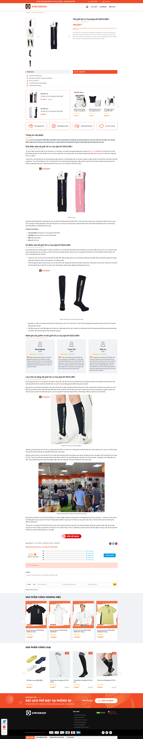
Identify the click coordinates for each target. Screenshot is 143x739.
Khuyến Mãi (103, 6)
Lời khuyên (70, 737)
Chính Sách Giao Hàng (80, 722)
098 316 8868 (94, 1)
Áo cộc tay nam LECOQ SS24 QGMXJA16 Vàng (58, 631)
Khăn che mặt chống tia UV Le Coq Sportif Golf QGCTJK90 (80, 110)
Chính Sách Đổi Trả (79, 717)
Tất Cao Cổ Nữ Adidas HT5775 (59, 680)
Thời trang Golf (35, 12)
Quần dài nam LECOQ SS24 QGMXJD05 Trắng (105, 631)
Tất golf (28, 140)
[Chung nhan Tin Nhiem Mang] (113, 712)
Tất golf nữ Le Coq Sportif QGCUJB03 (52, 111)
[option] (53, 35)
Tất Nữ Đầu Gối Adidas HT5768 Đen (35, 681)
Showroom (107, 1)
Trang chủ (87, 7)
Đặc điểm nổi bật (41, 737)
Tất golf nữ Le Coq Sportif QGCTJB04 (105, 681)
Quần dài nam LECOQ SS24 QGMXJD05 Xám (82, 631)
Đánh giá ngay (109, 555)
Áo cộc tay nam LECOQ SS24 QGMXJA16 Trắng (35, 631)
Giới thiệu (30, 737)
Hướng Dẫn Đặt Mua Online (81, 727)
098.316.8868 (107, 701)
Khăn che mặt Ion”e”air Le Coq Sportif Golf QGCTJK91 (95, 110)
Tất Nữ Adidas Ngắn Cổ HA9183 (83, 680)
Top (5, 732)
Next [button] (68, 36)
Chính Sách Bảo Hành (80, 715)
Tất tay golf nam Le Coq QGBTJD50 (109, 110)
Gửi (115, 584)
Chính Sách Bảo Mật (79, 725)
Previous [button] (38, 36)
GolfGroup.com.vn (41, 732)
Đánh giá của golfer (57, 737)
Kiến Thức (112, 6)
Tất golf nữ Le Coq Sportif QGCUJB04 (52, 96)
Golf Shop (94, 6)
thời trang (93, 151)
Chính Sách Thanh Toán (80, 720)
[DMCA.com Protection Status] (101, 713)
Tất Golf (42, 12)
